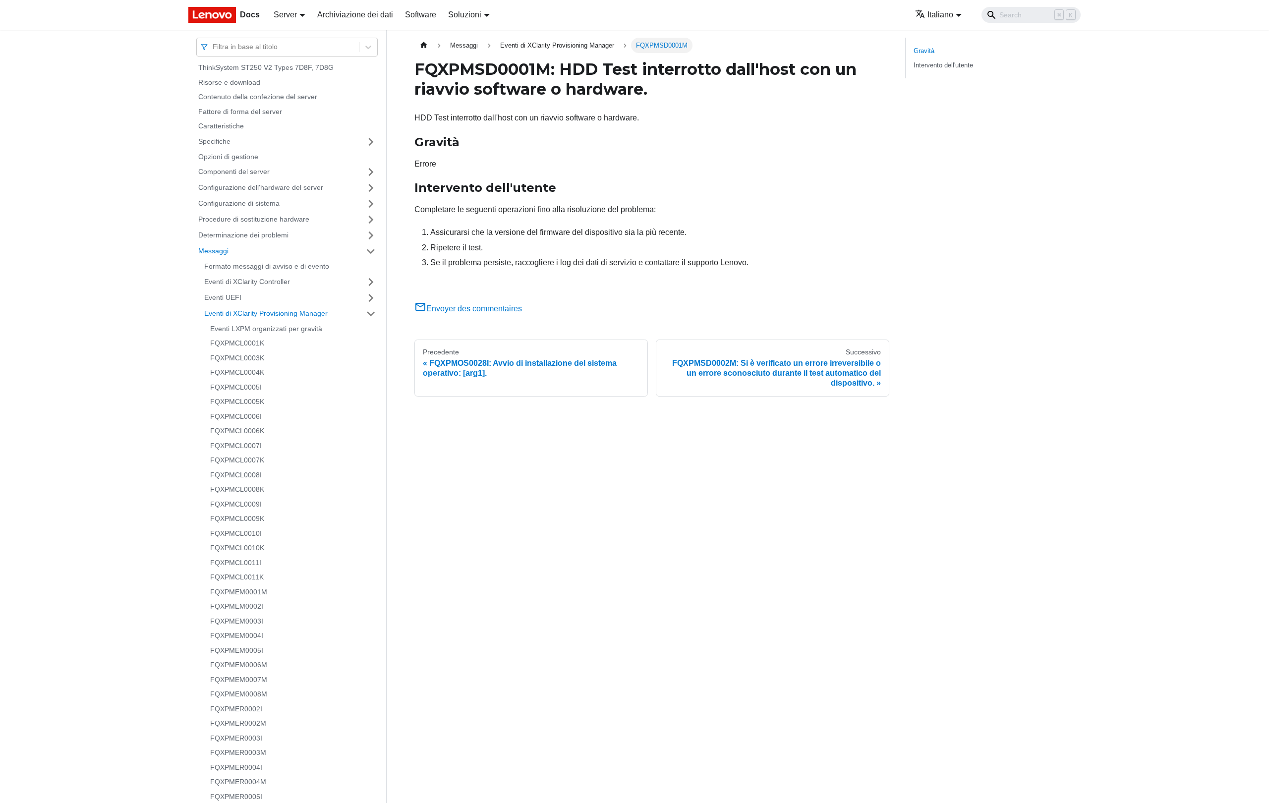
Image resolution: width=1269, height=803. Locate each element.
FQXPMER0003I (236, 738)
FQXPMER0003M (238, 752)
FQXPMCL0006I (236, 416)
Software (420, 14)
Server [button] (285, 14)
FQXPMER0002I (236, 709)
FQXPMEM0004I (236, 635)
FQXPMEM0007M (238, 680)
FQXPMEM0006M (238, 665)
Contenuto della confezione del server (257, 97)
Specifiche (214, 141)
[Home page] (423, 45)
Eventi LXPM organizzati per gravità (266, 329)
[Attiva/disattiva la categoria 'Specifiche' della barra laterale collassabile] (371, 142)
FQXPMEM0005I (236, 650)
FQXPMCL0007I (236, 446)
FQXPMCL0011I (235, 563)
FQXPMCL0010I (236, 533)
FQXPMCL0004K (237, 372)
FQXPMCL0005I (236, 387)
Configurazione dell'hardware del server (260, 187)
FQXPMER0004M (238, 782)
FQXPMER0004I (236, 767)
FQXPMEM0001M (238, 592)
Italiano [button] (940, 14)
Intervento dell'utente (943, 65)
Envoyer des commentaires (474, 308)
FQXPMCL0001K (237, 343)
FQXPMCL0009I (236, 504)
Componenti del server (234, 171)
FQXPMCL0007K (237, 460)
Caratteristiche (221, 126)
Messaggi (213, 251)
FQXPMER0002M (238, 723)
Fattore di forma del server (240, 111)
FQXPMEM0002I (236, 606)
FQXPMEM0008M (238, 694)
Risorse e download (229, 82)
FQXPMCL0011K (237, 577)
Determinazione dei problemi (243, 235)
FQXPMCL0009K (237, 518)
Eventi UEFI (222, 297)
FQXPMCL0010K (237, 548)
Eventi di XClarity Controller (247, 282)
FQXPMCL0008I (236, 475)
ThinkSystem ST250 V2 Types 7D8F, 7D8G (266, 67)
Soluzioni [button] (464, 14)
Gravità (924, 51)
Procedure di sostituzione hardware (253, 219)
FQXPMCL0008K (237, 489)
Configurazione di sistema (239, 203)
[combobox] (214, 47)
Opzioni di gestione (228, 157)
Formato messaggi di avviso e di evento (266, 266)
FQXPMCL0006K (237, 431)
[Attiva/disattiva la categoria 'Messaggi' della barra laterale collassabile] (371, 251)
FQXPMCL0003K (237, 358)
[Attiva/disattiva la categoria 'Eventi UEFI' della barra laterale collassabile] (371, 298)
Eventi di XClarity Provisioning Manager (266, 313)
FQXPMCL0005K (237, 401)
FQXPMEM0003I (236, 621)
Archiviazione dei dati (355, 14)
